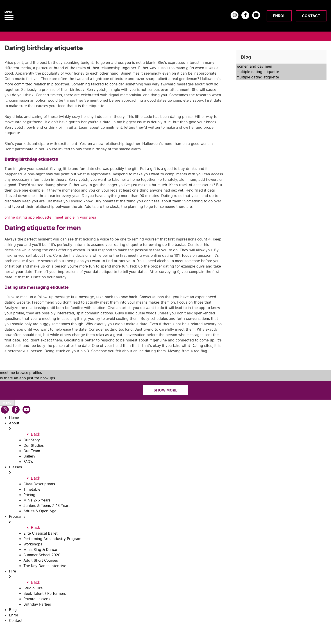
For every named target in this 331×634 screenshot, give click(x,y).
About (14, 423)
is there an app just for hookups (27, 377)
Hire (12, 571)
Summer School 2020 (41, 554)
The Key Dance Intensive (44, 565)
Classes (15, 467)
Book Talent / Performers (44, 593)
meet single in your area (75, 217)
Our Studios (33, 445)
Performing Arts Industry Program (52, 538)
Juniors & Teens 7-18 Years (46, 505)
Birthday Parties (37, 604)
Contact (311, 15)
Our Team (31, 450)
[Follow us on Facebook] (245, 15)
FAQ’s (28, 461)
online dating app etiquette (28, 217)
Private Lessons (36, 598)
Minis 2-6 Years (36, 500)
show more (165, 390)
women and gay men (254, 66)
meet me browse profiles (21, 372)
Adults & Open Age (39, 510)
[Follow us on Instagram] (234, 15)
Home (14, 417)
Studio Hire (33, 588)
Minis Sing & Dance (40, 549)
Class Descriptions (39, 483)
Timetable (31, 489)
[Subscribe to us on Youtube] (256, 15)
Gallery (29, 456)
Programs (17, 516)
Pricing (29, 494)
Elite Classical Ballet (40, 533)
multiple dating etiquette (257, 71)
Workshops (32, 544)
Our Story (31, 439)
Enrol (279, 15)
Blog (13, 609)
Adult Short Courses (40, 560)
